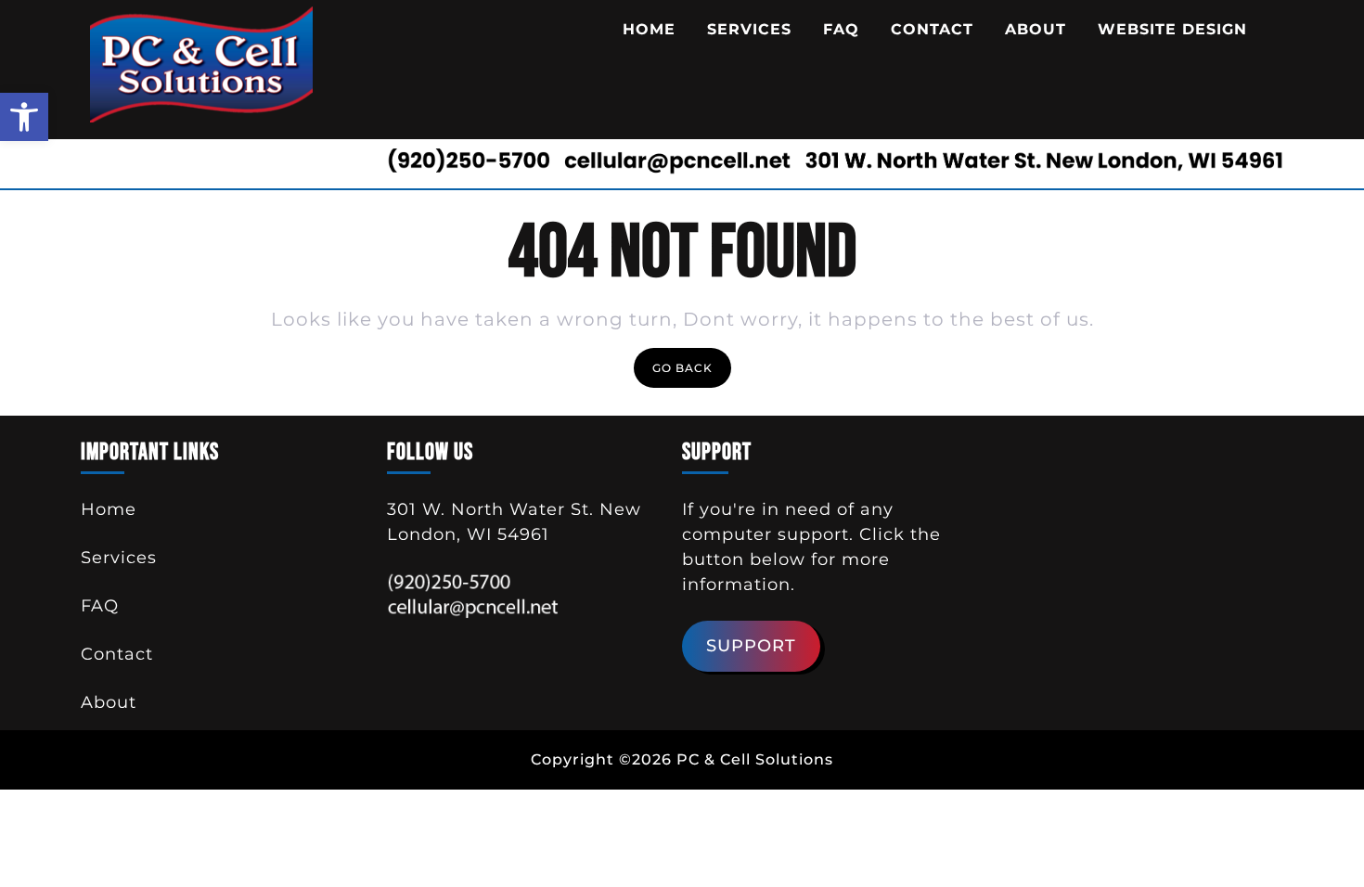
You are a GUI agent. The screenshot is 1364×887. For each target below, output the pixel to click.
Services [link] (749, 29)
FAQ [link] (841, 29)
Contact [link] (932, 29)
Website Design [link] (1172, 29)
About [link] (1035, 29)
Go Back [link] (691, 371)
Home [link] (649, 29)
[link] (24, 117)
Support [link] (751, 646)
